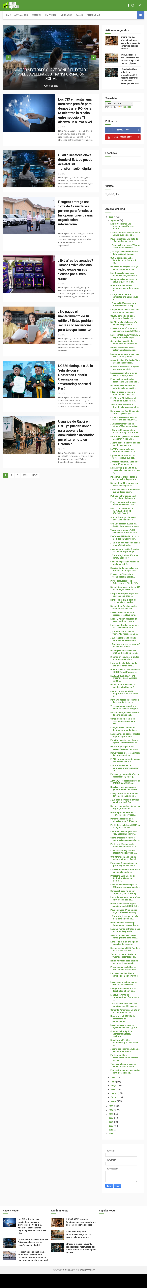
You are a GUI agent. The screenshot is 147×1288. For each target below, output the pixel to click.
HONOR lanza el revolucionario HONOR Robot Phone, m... (125, 670)
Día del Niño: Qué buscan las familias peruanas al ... (123, 607)
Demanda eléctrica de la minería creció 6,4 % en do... (124, 820)
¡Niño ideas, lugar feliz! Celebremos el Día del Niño (124, 582)
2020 (111, 1126)
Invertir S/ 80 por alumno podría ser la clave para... (123, 613)
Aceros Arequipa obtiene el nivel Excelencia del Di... (123, 518)
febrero (115, 1097)
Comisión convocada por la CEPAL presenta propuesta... (125, 886)
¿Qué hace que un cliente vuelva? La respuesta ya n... (124, 632)
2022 (111, 1118)
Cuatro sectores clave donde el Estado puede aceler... (125, 233)
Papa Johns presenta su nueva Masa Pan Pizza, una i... (124, 437)
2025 (111, 1106)
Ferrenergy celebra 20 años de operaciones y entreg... (124, 775)
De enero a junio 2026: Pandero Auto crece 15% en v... (125, 949)
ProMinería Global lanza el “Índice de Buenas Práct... (123, 399)
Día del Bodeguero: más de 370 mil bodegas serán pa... (125, 588)
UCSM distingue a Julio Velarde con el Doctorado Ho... (123, 260)
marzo (114, 1093)
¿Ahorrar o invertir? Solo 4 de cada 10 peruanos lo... (124, 463)
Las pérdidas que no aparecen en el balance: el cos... (124, 594)
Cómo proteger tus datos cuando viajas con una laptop (125, 839)
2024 (111, 1110)
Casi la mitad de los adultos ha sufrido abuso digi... (125, 870)
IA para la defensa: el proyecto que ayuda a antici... (124, 368)
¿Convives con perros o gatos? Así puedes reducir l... (125, 645)
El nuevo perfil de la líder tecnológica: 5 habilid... (122, 575)
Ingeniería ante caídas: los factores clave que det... (123, 456)
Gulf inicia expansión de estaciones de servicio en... (124, 342)
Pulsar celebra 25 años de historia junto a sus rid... (123, 387)
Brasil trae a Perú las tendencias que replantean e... (124, 1042)
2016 (111, 1130)
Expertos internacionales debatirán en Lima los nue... (124, 380)
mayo (114, 1085)
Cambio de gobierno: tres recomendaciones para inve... (122, 721)
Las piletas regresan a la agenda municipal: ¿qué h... (124, 1026)
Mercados (66, 15)
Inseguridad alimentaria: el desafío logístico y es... (123, 989)
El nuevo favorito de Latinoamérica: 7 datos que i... (124, 997)
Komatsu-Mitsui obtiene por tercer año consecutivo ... (123, 418)
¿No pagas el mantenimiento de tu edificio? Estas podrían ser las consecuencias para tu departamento (75, 321)
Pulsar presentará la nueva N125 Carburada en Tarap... (124, 651)
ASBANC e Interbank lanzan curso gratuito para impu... (124, 936)
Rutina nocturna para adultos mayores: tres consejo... (124, 962)
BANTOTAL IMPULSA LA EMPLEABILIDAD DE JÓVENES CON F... (121, 511)
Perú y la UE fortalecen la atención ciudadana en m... (124, 845)
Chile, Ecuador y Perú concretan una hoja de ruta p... (124, 296)
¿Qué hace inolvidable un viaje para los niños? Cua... (124, 801)
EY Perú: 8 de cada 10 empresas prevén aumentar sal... (124, 768)
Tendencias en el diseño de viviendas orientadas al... (123, 955)
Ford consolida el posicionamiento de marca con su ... (124, 1057)
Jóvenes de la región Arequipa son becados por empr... (124, 550)
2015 (111, 1134)
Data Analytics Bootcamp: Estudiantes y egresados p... (125, 923)
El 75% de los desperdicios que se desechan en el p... (125, 760)
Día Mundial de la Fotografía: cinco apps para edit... (124, 323)
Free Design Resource (85, 1270)
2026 (111, 217)
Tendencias (93, 15)
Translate (126, 107)
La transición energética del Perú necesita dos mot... (123, 832)
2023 (111, 1114)
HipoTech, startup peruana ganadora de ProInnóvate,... (124, 788)
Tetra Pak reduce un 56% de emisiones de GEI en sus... (123, 1004)
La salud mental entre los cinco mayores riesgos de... (125, 930)
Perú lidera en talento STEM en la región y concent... (125, 826)
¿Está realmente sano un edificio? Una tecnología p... (124, 425)
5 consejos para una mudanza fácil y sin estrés (124, 563)
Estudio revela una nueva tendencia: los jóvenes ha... (124, 274)
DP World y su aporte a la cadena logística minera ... (124, 747)
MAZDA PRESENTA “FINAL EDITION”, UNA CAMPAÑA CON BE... (123, 678)
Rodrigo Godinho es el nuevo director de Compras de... (124, 569)
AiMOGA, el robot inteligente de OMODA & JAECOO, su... (125, 782)
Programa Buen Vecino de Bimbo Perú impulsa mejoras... (122, 878)
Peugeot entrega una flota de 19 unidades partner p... (124, 240)
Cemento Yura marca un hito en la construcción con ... (125, 1011)
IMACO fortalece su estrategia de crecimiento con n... (124, 701)
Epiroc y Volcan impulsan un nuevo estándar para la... (123, 620)
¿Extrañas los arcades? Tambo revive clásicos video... (125, 246)
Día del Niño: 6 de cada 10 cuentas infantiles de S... (123, 686)
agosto (114, 220)
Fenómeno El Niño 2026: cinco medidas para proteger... (124, 537)
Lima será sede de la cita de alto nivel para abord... (123, 664)
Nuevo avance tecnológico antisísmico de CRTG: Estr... (124, 904)
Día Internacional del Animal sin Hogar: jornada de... (125, 807)
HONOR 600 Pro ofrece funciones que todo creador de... (124, 288)
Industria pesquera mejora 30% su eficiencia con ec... (125, 898)
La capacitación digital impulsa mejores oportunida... (125, 735)
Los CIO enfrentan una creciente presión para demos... (122, 226)
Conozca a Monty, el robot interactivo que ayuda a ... (123, 851)
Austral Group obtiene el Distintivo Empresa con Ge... (124, 405)
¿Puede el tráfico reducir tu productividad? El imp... (123, 304)
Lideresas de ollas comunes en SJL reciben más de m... (125, 626)
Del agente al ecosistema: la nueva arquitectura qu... (123, 280)
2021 (111, 1122)
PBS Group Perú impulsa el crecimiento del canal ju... (123, 497)
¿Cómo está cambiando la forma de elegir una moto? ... (125, 431)
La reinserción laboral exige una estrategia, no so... (123, 374)
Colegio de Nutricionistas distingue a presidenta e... (123, 728)
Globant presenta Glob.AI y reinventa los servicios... (123, 813)
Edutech (37, 15)
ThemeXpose (68, 1270)
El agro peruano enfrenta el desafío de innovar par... (123, 503)
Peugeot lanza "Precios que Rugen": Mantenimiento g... (124, 911)
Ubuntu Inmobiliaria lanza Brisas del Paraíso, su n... (123, 317)
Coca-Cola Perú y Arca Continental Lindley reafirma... (121, 1033)
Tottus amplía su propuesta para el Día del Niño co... (123, 1065)
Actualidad (21, 15)
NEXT (34, 475)
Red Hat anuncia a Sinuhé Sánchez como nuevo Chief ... (124, 975)
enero (114, 1101)
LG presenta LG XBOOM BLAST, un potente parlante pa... (125, 336)
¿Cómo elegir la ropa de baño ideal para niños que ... (124, 917)
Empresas (51, 15)
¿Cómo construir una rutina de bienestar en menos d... (125, 1050)
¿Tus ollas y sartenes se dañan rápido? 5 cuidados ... (125, 544)
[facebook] (128, 5)
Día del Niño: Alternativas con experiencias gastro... (124, 484)
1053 (25, 475)
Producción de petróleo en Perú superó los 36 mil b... (123, 968)
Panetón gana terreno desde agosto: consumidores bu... (124, 741)
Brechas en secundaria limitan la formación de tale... (124, 658)
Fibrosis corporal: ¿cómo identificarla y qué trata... (123, 393)
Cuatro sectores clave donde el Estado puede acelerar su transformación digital (50, 74)
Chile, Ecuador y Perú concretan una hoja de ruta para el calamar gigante (78, 1234)
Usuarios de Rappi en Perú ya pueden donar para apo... (124, 268)
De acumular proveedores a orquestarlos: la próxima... (124, 478)
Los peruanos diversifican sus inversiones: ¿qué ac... (124, 310)
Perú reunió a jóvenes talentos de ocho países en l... (124, 713)
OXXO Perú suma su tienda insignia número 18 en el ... (124, 858)
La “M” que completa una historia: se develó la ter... (123, 450)
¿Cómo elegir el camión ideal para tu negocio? (124, 556)
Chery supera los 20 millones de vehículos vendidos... (124, 794)
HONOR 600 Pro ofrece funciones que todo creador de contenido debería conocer (130, 43)
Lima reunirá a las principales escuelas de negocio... (124, 943)
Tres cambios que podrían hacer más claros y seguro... (125, 707)
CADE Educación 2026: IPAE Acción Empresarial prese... (124, 525)
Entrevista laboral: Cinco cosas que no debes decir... (125, 490)
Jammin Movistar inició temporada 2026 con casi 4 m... (124, 693)
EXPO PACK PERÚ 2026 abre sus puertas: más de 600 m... (125, 329)
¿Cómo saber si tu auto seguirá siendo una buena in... (125, 444)
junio (113, 1082)
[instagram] (132, 5)
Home (8, 15)
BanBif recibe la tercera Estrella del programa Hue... (125, 754)
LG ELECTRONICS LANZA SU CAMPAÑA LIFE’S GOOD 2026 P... (125, 470)
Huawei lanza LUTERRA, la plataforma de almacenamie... (122, 1018)
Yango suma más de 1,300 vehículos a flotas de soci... (124, 531)
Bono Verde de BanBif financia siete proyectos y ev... (124, 412)
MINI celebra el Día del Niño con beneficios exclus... (123, 601)
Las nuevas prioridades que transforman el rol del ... (123, 983)
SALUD (79, 15)
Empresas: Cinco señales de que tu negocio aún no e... (123, 864)
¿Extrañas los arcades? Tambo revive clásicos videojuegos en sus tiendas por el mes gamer (75, 269)
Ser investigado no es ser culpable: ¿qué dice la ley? (123, 892)
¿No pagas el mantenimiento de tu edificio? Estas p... (124, 252)
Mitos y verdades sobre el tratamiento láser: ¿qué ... (123, 349)
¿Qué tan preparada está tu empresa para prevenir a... (123, 639)
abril (113, 1089)
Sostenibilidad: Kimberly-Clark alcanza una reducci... (125, 361)
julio (113, 1078)
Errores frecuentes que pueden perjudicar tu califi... (125, 1071)
